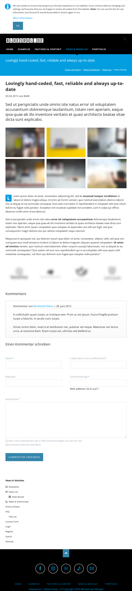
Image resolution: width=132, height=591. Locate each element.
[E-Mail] (92, 568)
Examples (34, 584)
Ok (18, 25)
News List (107, 69)
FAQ (7, 511)
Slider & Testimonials (18, 501)
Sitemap (9, 541)
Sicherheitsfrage (79, 376)
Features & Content (59, 584)
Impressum (35, 589)
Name (10, 358)
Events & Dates (12, 506)
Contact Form (12, 521)
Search (125, 39)
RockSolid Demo (43, 306)
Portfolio (111, 584)
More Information (23, 18)
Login (8, 526)
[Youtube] (66, 568)
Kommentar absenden (24, 457)
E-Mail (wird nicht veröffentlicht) (88, 358)
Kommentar (12, 399)
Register (9, 531)
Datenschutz (51, 589)
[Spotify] (79, 568)
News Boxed (18, 496)
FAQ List (13, 516)
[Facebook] (40, 568)
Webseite (10, 376)
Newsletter (14, 486)
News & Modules (92, 69)
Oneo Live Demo (73, 69)
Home (18, 584)
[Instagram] (53, 568)
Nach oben (66, 553)
